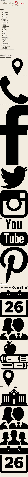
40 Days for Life (5, 47)
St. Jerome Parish (2, 49)
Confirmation (4, 27)
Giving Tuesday (5, 29)
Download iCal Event (9, 55)
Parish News (4, 13)
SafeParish (4, 15)
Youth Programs (5, 40)
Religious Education (5, 14)
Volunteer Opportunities (5, 44)
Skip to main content (2, 0)
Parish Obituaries (6, 49)
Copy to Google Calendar (3, 55)
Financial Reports (5, 32)
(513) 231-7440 (3, 104)
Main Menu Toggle (2, 9)
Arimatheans (4, 42)
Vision (3, 11)
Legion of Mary (5, 36)
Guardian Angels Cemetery (6, 17)
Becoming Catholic (5, 25)
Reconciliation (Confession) (6, 26)
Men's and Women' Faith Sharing (7, 38)
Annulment (4, 24)
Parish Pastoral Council (5, 12)
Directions (4, 21)
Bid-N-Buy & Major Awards (6, 46)
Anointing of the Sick (5, 23)
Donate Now (4, 33)
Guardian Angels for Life (6, 43)
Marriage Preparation (5, 37)
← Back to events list (2, 57)
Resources (4, 18)
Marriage (4, 28)
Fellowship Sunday (5, 35)
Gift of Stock (4, 31)
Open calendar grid (8, 57)
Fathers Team (4, 34)
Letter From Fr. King (5, 20)
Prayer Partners (4, 39)
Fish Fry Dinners (5, 48)
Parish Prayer (4, 16)
